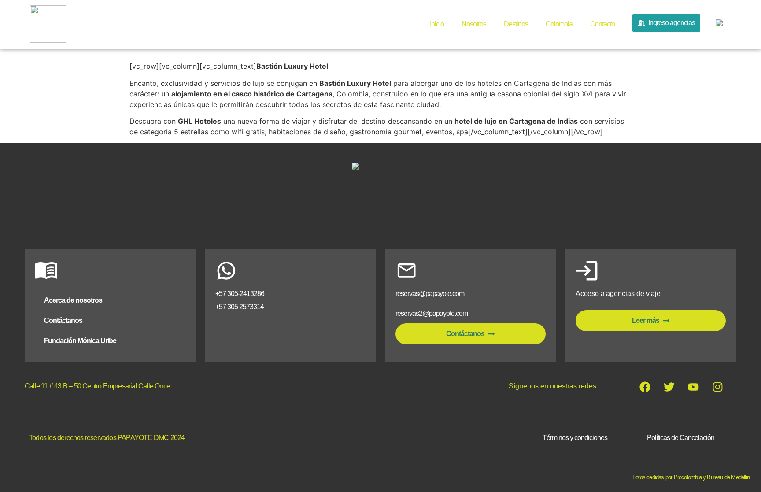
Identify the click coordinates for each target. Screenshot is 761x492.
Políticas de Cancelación (680, 437)
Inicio (437, 24)
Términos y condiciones (575, 437)
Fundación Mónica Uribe (80, 340)
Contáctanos (63, 320)
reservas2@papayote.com (431, 313)
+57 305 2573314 (239, 307)
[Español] (718, 25)
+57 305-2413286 (239, 293)
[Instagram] (718, 387)
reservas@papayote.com (429, 293)
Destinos (516, 24)
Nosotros (474, 24)
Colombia (559, 24)
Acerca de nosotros (73, 300)
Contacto (602, 24)
